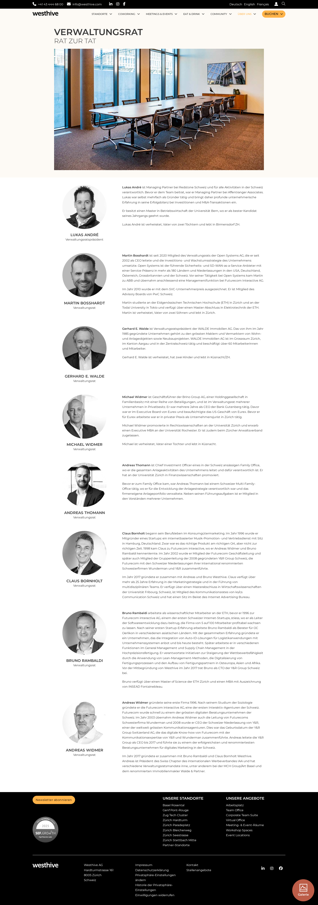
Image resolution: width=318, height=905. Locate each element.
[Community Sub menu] (230, 14)
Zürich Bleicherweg (177, 830)
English (249, 4)
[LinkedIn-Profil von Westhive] (112, 4)
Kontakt (192, 865)
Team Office (234, 810)
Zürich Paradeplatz (176, 825)
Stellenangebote (198, 870)
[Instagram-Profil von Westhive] (119, 4)
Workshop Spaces (239, 830)
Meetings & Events (159, 14)
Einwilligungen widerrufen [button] (154, 895)
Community (219, 14)
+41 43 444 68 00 (50, 4)
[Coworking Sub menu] (138, 14)
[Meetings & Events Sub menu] (175, 14)
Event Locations (238, 835)
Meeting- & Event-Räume (245, 825)
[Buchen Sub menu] (281, 14)
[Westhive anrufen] (34, 4)
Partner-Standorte (176, 845)
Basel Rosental (173, 805)
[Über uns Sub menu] (254, 14)
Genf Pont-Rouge (176, 810)
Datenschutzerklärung (152, 870)
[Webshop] (275, 4)
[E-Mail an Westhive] (69, 4)
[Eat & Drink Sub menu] (203, 14)
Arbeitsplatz (235, 805)
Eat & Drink (191, 14)
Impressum (143, 865)
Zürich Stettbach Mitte (179, 840)
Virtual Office (235, 820)
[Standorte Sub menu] (110, 14)
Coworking (126, 14)
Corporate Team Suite (242, 815)
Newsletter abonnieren (54, 800)
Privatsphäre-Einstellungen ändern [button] (155, 877)
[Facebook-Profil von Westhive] (126, 4)
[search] (281, 4)
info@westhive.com (87, 4)
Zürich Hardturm (175, 820)
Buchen (271, 14)
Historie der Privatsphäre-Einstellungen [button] (154, 887)
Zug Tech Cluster (175, 815)
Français (263, 4)
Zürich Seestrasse (175, 835)
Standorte (99, 14)
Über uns (244, 14)
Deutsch (235, 4)
